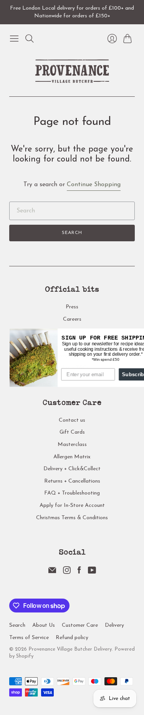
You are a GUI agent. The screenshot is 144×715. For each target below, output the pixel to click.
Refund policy (72, 638)
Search (72, 232)
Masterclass (72, 445)
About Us (43, 625)
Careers (72, 319)
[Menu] (14, 38)
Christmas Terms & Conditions (72, 518)
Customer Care (80, 625)
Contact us (72, 420)
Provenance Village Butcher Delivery (70, 649)
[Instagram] (67, 572)
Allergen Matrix (72, 457)
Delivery (114, 625)
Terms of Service (29, 638)
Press (72, 307)
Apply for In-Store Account (72, 505)
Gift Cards (72, 432)
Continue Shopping (94, 185)
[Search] (29, 38)
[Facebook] (79, 572)
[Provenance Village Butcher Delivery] (72, 71)
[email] (52, 572)
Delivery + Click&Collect (72, 469)
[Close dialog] (140, 334)
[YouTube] (92, 572)
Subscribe (127, 374)
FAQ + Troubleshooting (72, 493)
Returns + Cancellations (72, 481)
